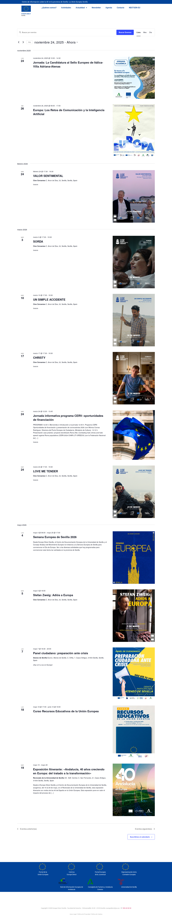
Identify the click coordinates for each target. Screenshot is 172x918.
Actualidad (80, 8)
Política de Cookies (96, 914)
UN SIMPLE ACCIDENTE (49, 299)
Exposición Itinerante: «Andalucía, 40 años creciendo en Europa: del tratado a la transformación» (68, 771)
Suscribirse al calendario (140, 837)
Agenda (109, 8)
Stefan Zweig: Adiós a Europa (53, 595)
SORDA (38, 241)
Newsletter (96, 8)
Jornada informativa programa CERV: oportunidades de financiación (68, 418)
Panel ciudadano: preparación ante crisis (60, 653)
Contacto (120, 8)
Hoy (29, 42)
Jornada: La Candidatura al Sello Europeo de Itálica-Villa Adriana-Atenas (68, 64)
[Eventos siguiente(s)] (23, 42)
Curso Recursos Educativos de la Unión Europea (66, 711)
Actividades (66, 8)
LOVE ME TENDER (45, 471)
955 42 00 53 (127, 908)
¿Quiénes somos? (49, 8)
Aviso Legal (73, 914)
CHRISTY (39, 358)
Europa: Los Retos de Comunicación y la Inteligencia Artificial (68, 112)
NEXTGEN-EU (134, 8)
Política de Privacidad (83, 914)
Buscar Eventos (125, 32)
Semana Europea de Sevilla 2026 (55, 537)
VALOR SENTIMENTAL (48, 176)
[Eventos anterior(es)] (18, 42)
